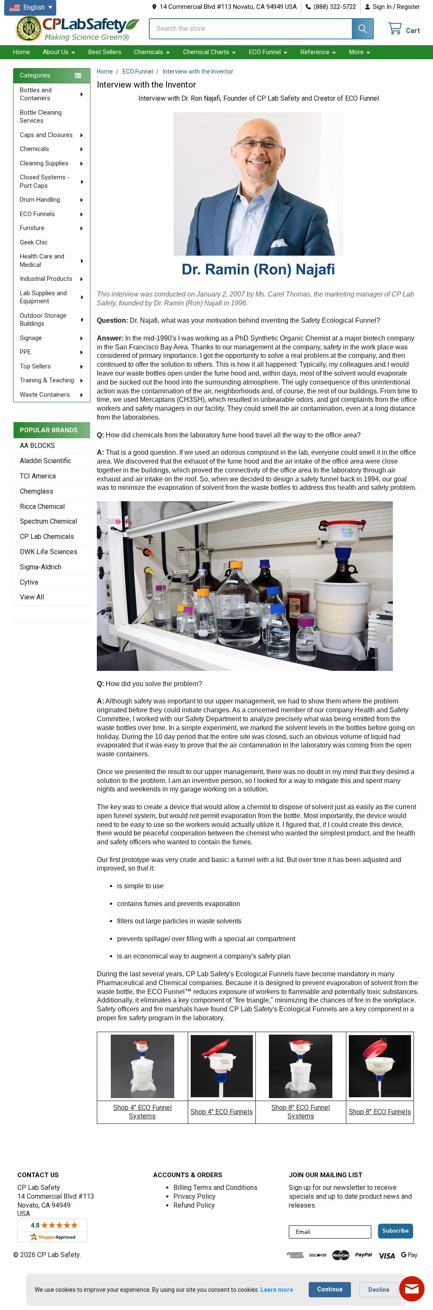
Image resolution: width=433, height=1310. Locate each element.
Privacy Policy (194, 1196)
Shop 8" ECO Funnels (380, 1112)
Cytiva (29, 582)
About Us (56, 52)
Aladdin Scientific (45, 461)
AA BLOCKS (37, 446)
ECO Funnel (265, 52)
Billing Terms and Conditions (215, 1188)
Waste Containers (45, 394)
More (356, 52)
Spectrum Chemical (48, 521)
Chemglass (36, 491)
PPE (25, 352)
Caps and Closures (46, 135)
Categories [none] (35, 75)
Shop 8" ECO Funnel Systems (300, 1112)
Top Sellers (35, 366)
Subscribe (395, 1231)
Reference (315, 52)
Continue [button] (330, 1289)
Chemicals (148, 52)
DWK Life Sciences (48, 552)
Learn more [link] (276, 1289)
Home (21, 52)
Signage (31, 338)
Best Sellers (104, 52)
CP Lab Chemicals (47, 537)
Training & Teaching (47, 380)
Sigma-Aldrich (40, 567)
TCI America (38, 476)
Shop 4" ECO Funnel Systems (142, 1112)
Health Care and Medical (42, 261)
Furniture (32, 228)
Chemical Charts (206, 52)
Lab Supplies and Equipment (43, 297)
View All (32, 597)
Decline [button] (378, 1289)
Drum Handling (40, 199)
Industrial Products (46, 279)
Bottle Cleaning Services (41, 117)
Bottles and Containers (36, 94)
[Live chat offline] (412, 1289)
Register (408, 7)
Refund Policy (194, 1205)
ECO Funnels (37, 214)
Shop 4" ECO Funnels (222, 1112)
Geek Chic (34, 242)
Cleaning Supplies (44, 163)
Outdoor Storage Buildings (43, 320)
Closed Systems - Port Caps (45, 181)
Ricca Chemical (42, 507)
